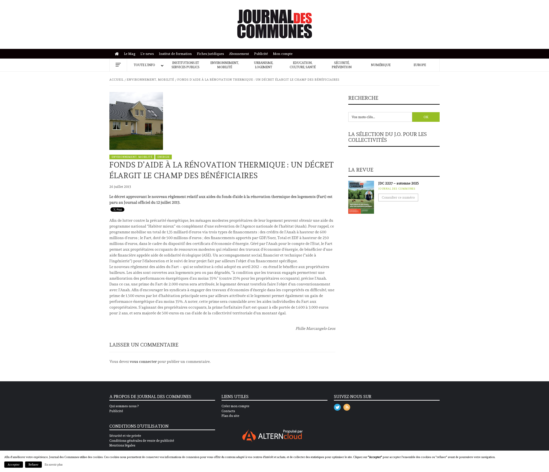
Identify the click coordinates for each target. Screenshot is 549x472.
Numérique (381, 65)
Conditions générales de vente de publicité (141, 441)
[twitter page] (337, 406)
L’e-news (147, 54)
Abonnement (239, 54)
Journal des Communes (396, 188)
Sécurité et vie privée (125, 436)
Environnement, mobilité (224, 65)
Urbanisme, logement (263, 65)
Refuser (33, 464)
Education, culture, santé (303, 65)
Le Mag (129, 54)
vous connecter (143, 361)
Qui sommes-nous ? (124, 406)
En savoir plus (54, 464)
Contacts (228, 411)
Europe (420, 65)
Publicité (261, 54)
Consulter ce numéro (398, 197)
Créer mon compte (235, 406)
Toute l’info (144, 65)
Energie (163, 156)
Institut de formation (175, 54)
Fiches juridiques (210, 54)
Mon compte (283, 54)
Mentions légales (122, 445)
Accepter (14, 464)
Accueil (118, 54)
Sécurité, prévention (342, 65)
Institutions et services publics (185, 65)
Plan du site (230, 416)
